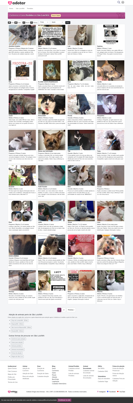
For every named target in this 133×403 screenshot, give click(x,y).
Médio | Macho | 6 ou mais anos (110, 226)
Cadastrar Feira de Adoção (119, 380)
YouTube (122, 391)
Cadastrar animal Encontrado (88, 372)
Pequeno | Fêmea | (110, 190)
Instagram (102, 391)
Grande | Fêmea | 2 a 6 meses (21, 260)
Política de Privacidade (12, 378)
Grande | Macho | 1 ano (81, 155)
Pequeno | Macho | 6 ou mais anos (51, 155)
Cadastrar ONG (103, 371)
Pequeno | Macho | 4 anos (51, 85)
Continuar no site (64, 400)
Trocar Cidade (56, 15)
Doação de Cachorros (40, 369)
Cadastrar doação (43, 376)
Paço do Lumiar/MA (20, 320)
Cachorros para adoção (18, 339)
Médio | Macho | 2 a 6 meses (51, 50)
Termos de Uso (13, 382)
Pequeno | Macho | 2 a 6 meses (22, 226)
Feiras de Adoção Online (118, 374)
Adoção (54, 377)
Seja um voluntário (104, 378)
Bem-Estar (55, 379)
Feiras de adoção (17, 353)
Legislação (55, 381)
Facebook (112, 391)
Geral (54, 368)
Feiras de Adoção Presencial (118, 369)
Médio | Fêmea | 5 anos (50, 295)
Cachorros (55, 370)
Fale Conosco (12, 371)
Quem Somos (12, 368)
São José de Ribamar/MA (21, 327)
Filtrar (67, 22)
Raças (54, 375)
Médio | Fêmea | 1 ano (110, 50)
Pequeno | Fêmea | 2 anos (22, 155)
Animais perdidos (16, 346)
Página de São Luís (17, 356)
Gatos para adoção (17, 342)
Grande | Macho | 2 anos (81, 190)
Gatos (54, 373)
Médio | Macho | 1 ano (110, 85)
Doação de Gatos (42, 373)
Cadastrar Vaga (103, 381)
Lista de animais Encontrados (88, 377)
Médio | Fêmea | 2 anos (21, 120)
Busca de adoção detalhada (28, 377)
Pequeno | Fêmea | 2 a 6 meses (21, 85)
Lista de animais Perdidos (73, 374)
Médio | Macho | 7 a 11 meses (110, 155)
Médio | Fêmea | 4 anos (51, 119)
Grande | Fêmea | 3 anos (81, 120)
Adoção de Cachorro (26, 369)
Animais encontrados (18, 349)
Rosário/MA (17, 331)
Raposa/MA (17, 324)
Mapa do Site (12, 374)
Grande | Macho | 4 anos (51, 226)
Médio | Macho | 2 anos (80, 50)
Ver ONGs (101, 368)
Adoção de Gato (28, 373)
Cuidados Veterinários (59, 383)
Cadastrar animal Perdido (74, 369)
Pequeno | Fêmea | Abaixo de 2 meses (22, 50)
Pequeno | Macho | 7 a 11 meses (81, 85)
